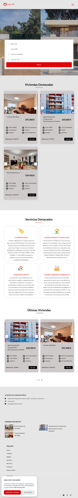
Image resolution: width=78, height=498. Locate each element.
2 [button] (39, 380)
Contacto (9, 467)
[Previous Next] (21, 102)
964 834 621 (11, 401)
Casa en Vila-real (19, 433)
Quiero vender (11, 470)
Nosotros (9, 463)
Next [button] (35, 108)
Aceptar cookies (12, 492)
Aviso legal (10, 476)
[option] (21, 105)
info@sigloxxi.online (15, 404)
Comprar (9, 453)
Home (8, 450)
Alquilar (9, 457)
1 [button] (36, 380)
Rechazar (28, 492)
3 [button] (42, 380)
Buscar (39, 65)
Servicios (9, 460)
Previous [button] (5, 108)
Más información (19, 487)
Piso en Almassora (19, 426)
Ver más (31, 139)
